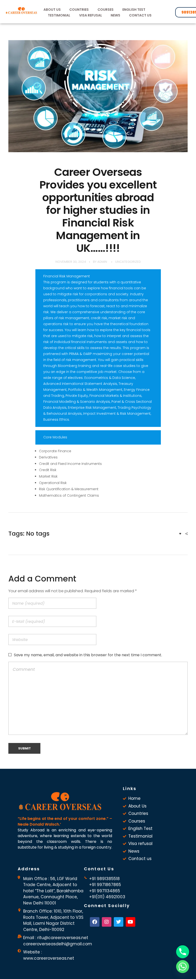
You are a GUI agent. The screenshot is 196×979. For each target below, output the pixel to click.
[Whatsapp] (182, 966)
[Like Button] (180, 533)
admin (102, 261)
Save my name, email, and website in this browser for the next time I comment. (88, 655)
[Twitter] (118, 922)
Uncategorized (128, 261)
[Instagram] (106, 922)
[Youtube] (130, 922)
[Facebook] (94, 922)
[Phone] (182, 951)
